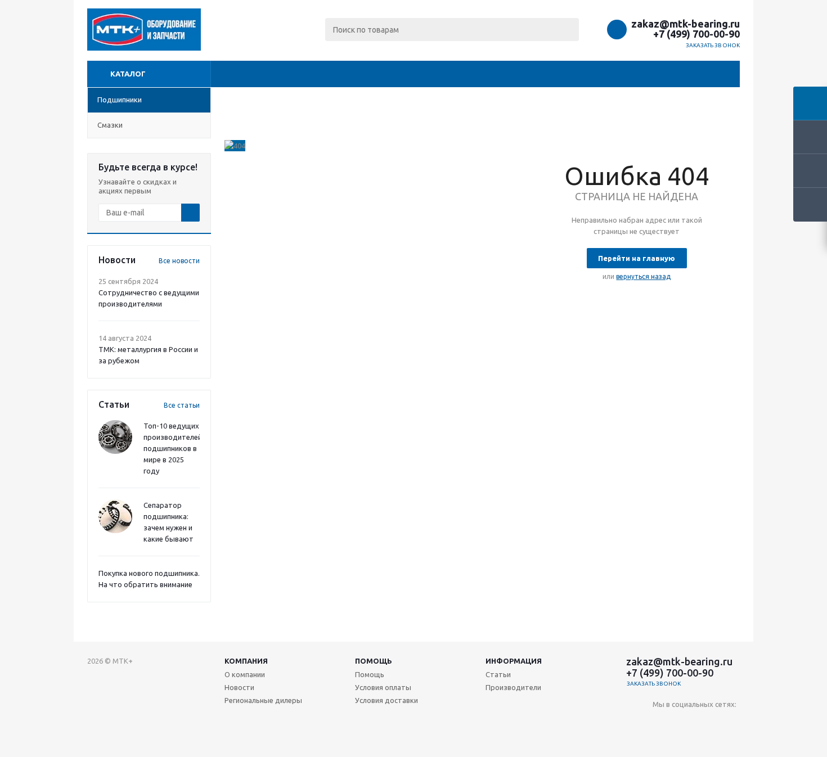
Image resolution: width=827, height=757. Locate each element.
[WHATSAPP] (730, 723)
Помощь (373, 661)
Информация (514, 661)
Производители (513, 687)
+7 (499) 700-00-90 (696, 34)
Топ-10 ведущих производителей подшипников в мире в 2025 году (172, 448)
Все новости (179, 260)
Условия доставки (386, 700)
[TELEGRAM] (707, 723)
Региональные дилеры (263, 700)
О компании (244, 674)
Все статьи (182, 405)
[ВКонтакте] (661, 723)
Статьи (498, 674)
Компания (246, 661)
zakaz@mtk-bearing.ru (685, 24)
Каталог (128, 74)
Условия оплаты (383, 687)
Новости (239, 687)
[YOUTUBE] (684, 723)
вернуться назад (643, 276)
